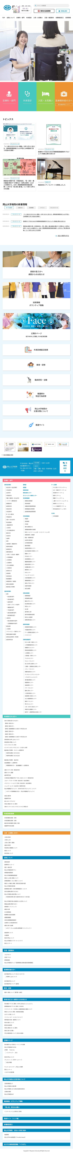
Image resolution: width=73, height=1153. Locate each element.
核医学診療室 (28, 586)
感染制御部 (27, 503)
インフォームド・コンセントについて (13, 1017)
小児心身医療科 (10, 565)
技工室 (26, 609)
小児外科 (8, 528)
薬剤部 (24, 485)
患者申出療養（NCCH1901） (13, 753)
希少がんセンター (29, 704)
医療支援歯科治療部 (11, 634)
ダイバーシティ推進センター (30, 495)
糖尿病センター (28, 570)
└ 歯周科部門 (9, 602)
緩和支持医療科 (10, 584)
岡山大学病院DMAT (9, 1094)
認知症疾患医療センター (31, 650)
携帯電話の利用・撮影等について (12, 1020)
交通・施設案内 (49, 18)
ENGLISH (62, 11)
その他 (52, 513)
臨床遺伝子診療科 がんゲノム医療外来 (14, 750)
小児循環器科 (9, 557)
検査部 (26, 519)
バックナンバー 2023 (11, 1052)
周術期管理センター (30, 559)
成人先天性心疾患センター (31, 663)
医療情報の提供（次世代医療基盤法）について (15, 889)
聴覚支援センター (27, 493)
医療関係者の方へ (9, 970)
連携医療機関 (7, 917)
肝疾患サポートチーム (58, 493)
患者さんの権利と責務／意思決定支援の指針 (15, 883)
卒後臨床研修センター (30, 630)
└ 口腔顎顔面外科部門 (11, 623)
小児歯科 (8, 629)
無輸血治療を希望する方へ (10, 904)
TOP (3, 18)
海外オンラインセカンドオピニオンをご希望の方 (16, 806)
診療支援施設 (26, 593)
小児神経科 (9, 560)
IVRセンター (28, 572)
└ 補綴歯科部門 (10, 607)
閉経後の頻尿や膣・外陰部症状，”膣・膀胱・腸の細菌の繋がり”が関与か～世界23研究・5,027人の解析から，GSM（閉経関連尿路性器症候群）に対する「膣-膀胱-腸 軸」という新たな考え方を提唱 (46, 228)
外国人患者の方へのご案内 (10, 804)
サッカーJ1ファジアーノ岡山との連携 (13, 1067)
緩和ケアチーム (57, 495)
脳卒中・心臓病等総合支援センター (33, 712)
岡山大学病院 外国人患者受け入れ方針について (15, 901)
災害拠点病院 (7, 1091)
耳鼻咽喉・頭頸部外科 (11, 544)
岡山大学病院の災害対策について (14, 1079)
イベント (42, 208)
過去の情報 (9, 1062)
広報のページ (8, 1040)
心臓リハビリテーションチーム (60, 501)
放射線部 (27, 521)
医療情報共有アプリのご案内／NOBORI (14, 1006)
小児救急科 (9, 568)
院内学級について (8, 853)
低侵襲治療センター (30, 567)
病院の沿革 (7, 909)
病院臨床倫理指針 (8, 872)
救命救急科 (9, 576)
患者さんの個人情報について (11, 878)
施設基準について (8, 932)
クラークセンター (29, 688)
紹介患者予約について (9, 981)
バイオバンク (28, 635)
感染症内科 (9, 509)
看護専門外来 (7, 798)
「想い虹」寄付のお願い (12, 1107)
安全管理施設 (26, 498)
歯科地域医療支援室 (30, 614)
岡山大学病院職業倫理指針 (10, 875)
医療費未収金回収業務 (9, 915)
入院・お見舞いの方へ (11, 833)
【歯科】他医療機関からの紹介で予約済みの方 (15, 737)
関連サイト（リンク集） (12, 1118)
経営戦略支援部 (28, 598)
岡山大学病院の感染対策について (12, 894)
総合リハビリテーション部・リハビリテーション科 (37, 532)
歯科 (7, 594)
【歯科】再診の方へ (9, 734)
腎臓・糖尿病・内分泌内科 (12, 498)
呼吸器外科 (9, 517)
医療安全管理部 (28, 501)
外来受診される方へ (10, 716)
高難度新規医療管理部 (30, 506)
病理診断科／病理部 (11, 581)
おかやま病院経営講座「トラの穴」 (15, 1144)
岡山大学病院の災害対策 (10, 1086)
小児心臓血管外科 (10, 530)
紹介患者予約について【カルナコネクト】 (14, 974)
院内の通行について (9, 1022)
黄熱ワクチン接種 (8, 772)
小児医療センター (29, 653)
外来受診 (29, 18)
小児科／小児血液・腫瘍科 (12, 554)
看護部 (24, 487)
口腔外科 (8, 618)
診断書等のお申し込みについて (11, 739)
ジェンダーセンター (30, 575)
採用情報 (68, 18)
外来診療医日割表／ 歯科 (10, 820)
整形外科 (8, 533)
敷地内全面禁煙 (45, 11)
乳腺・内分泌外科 (10, 519)
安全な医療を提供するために (11, 891)
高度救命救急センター (30, 548)
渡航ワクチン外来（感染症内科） (12, 770)
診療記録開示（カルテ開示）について (13, 881)
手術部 (26, 524)
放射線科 (8, 573)
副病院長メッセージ (9, 864)
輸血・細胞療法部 (29, 537)
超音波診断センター (30, 564)
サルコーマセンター (30, 661)
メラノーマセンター (30, 669)
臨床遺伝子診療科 (10, 587)
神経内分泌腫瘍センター (31, 709)
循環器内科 (9, 503)
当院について (11, 18)
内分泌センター (28, 556)
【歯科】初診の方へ (9, 731)
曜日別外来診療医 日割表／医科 (12, 823)
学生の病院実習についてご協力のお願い (14, 1033)
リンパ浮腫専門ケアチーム (59, 506)
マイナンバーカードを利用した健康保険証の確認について (18, 1009)
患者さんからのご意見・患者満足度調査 (14, 1012)
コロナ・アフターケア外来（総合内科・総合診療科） (17, 780)
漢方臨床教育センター (30, 680)
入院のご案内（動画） (9, 842)
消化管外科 (9, 511)
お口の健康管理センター (31, 698)
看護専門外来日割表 (9, 826)
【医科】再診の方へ (9, 726)
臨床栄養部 (27, 545)
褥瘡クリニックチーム (58, 498)
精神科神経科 (9, 546)
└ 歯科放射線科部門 (11, 613)
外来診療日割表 (9, 813)
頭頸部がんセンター (30, 647)
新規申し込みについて (11, 976)
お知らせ (20, 208)
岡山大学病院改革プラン (10, 870)
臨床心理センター (29, 690)
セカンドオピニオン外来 (10, 745)
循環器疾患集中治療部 (30, 529)
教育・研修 (7, 988)
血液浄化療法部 (28, 540)
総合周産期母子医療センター (32, 551)
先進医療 (6, 935)
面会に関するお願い (9, 1030)
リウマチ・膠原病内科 (11, 501)
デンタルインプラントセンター (32, 674)
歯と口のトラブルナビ (9, 801)
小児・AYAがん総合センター (31, 707)
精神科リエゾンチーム (58, 503)
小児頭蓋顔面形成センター (31, 645)
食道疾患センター (29, 685)
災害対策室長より (8, 1083)
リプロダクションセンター (31, 677)
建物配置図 (7, 960)
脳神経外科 (9, 549)
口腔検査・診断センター (31, 655)
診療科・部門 (20, 18)
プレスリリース (54, 208)
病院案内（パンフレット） (10, 906)
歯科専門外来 (9, 639)
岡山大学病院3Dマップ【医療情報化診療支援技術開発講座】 (19, 962)
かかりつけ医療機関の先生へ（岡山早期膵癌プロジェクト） (20, 791)
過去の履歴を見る (62, 236)
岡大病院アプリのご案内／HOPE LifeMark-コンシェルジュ (18, 1004)
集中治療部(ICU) (29, 527)
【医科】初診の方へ (9, 723)
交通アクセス (7, 957)
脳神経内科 (9, 506)
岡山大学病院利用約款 (9, 886)
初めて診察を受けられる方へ (11, 720)
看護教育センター (29, 682)
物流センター (28, 606)
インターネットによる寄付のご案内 (13, 1111)
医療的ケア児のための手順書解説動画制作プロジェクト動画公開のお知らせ (44, 221)
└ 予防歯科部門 (10, 610)
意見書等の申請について (10, 742)
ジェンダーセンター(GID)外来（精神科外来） (15, 786)
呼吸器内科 (9, 495)
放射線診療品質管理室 (30, 511)
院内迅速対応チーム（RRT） (60, 509)
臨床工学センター (29, 601)
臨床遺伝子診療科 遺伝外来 (11, 760)
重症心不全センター (30, 583)
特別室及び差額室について (10, 848)
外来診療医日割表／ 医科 (10, 818)
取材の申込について (9, 938)
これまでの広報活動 (9, 1072)
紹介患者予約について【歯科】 (11, 984)
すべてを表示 (9, 208)
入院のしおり (7, 840)
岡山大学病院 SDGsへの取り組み (15, 1130)
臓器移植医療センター (30, 561)
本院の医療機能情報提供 (10, 920)
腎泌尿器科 (9, 522)
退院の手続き (7, 845)
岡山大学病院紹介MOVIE (10, 1047)
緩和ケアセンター (29, 701)
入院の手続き (7, 837)
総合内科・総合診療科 (11, 487)
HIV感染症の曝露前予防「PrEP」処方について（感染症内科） (19, 778)
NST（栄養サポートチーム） (60, 490)
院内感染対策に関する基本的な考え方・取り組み (18, 897)
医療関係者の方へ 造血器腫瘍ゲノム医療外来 (17, 765)
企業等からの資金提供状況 (10, 923)
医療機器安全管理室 (30, 509)
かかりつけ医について (9, 1014)
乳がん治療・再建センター (31, 642)
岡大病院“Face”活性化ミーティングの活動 (14, 1044)
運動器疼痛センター (30, 580)
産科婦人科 (9, 571)
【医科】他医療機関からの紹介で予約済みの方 (15, 729)
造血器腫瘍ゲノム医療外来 (10, 763)
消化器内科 (9, 490)
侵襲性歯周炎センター (30, 672)
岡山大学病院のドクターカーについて (13, 940)
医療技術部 (25, 490)
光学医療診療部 (28, 543)
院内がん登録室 (28, 617)
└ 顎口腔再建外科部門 (11, 621)
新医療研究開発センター (31, 627)
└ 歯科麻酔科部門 (10, 615)
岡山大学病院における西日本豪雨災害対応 (14, 1089)
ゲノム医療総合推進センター (32, 632)
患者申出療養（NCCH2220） (13, 755)
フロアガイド (7, 954)
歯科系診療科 (7, 591)
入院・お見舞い (38, 18)
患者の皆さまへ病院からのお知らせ (15, 999)
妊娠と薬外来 (7, 796)
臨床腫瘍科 (9, 579)
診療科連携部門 (27, 639)
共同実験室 (55, 516)
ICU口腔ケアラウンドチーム (60, 487)
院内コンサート (8, 943)
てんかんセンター (29, 658)
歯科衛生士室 (28, 612)
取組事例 (6, 1134)
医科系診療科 (7, 485)
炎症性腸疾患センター (30, 578)
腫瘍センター (28, 553)
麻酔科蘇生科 (9, 552)
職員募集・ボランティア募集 (13, 1101)
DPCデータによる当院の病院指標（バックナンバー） (19, 928)
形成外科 (8, 536)
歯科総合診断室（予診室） (12, 637)
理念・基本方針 (8, 867)
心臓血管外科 (9, 525)
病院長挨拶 (7, 862)
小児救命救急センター (30, 693)
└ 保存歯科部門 (10, 599)
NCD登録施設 (7, 912)
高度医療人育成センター (31, 696)
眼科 (7, 541)
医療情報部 (27, 596)
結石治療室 (27, 588)
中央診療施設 (26, 516)
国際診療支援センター (30, 620)
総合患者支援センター (30, 604)
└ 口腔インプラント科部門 (12, 604)
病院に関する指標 (8, 925)
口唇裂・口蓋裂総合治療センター (33, 666)
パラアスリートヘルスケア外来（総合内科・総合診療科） (18, 783)
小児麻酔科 (9, 562)
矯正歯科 (8, 626)
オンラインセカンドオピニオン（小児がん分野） (16, 747)
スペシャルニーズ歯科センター (13, 631)
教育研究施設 (26, 624)
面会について (7, 850)
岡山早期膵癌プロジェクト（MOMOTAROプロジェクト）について (20, 788)
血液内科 (8, 493)
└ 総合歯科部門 (10, 596)
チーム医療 (54, 485)
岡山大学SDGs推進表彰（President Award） (15, 1137)
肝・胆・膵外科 (10, 514)
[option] (36, 51)
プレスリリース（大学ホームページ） (13, 1060)
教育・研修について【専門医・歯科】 (13, 992)
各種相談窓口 (60, 18)
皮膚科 (8, 538)
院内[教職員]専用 (8, 455)
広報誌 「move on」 (9, 1050)
